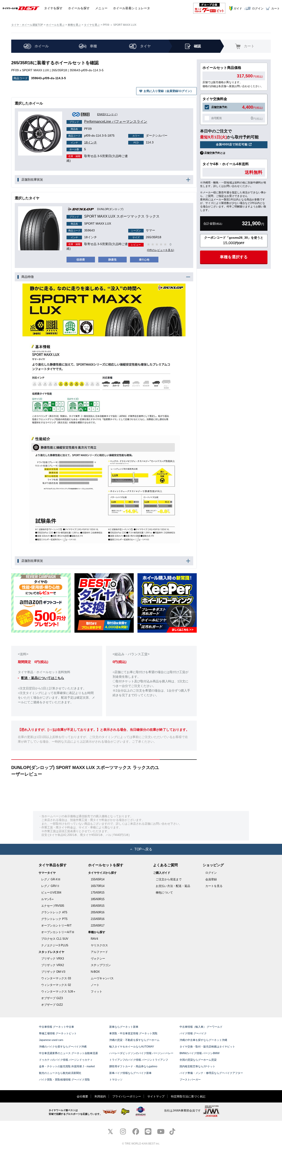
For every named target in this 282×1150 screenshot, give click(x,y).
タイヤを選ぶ (92, 24)
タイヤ (53, 8)
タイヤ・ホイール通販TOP (27, 24)
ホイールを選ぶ (55, 24)
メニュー (101, 8)
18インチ (84, 142)
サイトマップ (156, 1096)
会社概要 (82, 1096)
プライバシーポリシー (126, 1096)
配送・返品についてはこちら (42, 678)
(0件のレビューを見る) (160, 250)
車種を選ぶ (74, 24)
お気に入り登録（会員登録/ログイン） (168, 91)
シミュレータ (131, 8)
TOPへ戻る (143, 849)
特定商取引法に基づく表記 (188, 1096)
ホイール (79, 8)
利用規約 (100, 1096)
